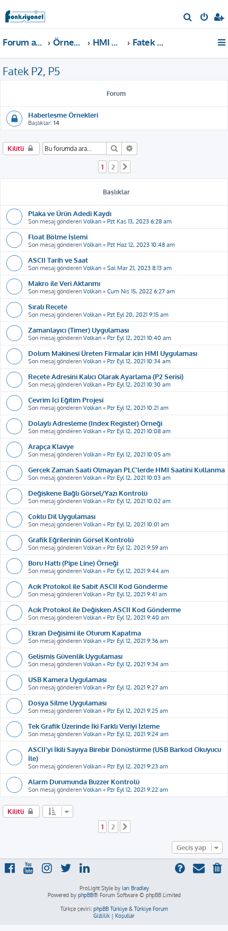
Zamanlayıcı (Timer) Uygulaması (78, 329)
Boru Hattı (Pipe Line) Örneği (73, 562)
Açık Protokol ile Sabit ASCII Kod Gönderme (98, 585)
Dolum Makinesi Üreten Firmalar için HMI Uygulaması (112, 352)
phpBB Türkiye (110, 909)
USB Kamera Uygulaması (67, 679)
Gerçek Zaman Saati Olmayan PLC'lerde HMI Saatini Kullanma (126, 469)
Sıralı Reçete (47, 306)
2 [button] (113, 167)
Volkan (92, 221)
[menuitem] (188, 18)
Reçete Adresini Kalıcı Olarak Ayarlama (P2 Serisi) (105, 376)
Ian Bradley (135, 888)
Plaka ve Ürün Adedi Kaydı (69, 213)
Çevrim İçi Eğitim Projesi (65, 399)
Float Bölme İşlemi (57, 236)
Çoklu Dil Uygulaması (61, 516)
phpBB (85, 895)
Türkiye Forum (151, 909)
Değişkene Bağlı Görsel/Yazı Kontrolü (87, 492)
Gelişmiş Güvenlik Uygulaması (75, 655)
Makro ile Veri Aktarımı (64, 283)
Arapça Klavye (51, 446)
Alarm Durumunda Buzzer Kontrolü (83, 781)
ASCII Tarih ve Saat (58, 259)
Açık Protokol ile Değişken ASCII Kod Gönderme (104, 609)
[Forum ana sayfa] (25, 13)
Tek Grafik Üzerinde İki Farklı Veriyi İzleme (94, 725)
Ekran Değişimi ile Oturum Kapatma (84, 632)
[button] (125, 166)
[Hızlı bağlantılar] (222, 42)
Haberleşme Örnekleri (63, 114)
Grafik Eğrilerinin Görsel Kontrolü (81, 539)
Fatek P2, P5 (31, 71)
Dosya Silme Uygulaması (67, 702)
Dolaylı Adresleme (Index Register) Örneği (95, 422)
